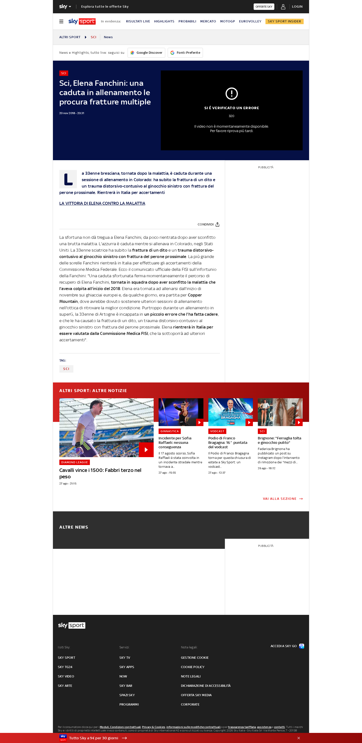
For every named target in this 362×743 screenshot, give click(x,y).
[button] (173, 738)
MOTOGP (227, 21)
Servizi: (124, 647)
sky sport (66, 657)
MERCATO (208, 21)
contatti (279, 727)
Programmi (129, 704)
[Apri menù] (61, 21)
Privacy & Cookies (153, 727)
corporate (190, 704)
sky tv (124, 657)
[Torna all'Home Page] (82, 21)
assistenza (264, 727)
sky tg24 (65, 667)
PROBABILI (187, 21)
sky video (66, 676)
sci (66, 369)
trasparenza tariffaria (242, 727)
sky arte (65, 686)
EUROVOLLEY (250, 21)
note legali (190, 676)
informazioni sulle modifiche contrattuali (193, 727)
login (297, 6)
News (108, 37)
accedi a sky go (284, 646)
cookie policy (193, 667)
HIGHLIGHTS (164, 21)
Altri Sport (70, 37)
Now (123, 676)
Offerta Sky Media (196, 695)
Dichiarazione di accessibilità (205, 686)
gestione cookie (195, 657)
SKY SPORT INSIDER (284, 21)
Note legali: (189, 647)
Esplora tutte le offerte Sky (105, 6)
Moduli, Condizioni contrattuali (120, 727)
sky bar (125, 686)
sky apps (126, 667)
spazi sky (127, 695)
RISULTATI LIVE (138, 21)
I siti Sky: (64, 647)
